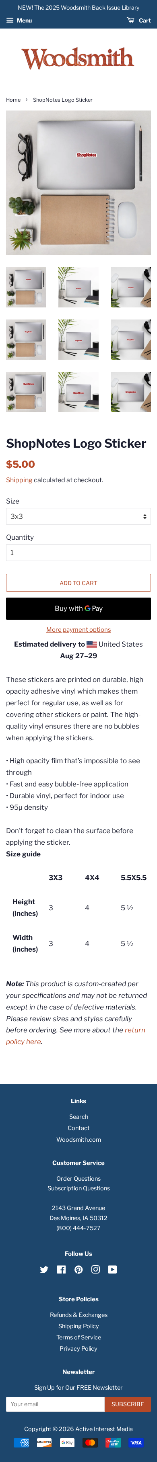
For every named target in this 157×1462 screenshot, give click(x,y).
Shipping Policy (78, 1326)
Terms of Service (78, 1337)
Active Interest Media (104, 1429)
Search (78, 1116)
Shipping (19, 480)
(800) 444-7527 (78, 1228)
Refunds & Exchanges (78, 1315)
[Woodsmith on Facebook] (61, 1271)
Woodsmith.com (78, 1139)
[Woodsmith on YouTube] (112, 1271)
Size (12, 501)
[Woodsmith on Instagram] (95, 1271)
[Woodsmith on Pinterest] (78, 1271)
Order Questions (78, 1178)
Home (13, 100)
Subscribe (128, 1404)
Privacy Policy (78, 1348)
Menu (24, 20)
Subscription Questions (79, 1188)
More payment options (78, 629)
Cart (144, 20)
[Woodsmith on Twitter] (44, 1271)
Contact (79, 1128)
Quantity (20, 537)
